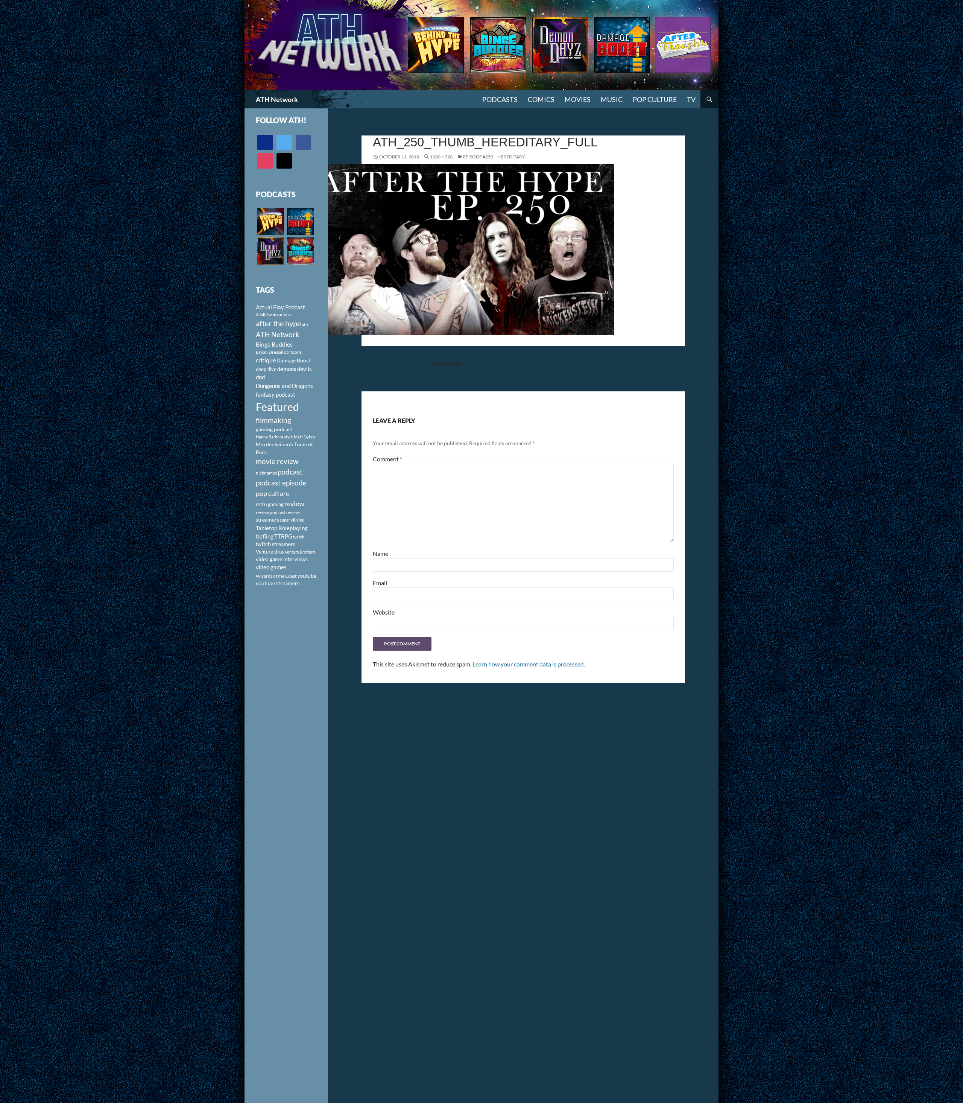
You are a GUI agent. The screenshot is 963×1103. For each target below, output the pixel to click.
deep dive (266, 369)
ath (305, 324)
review (294, 503)
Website (384, 612)
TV (691, 99)
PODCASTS (500, 99)
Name (380, 553)
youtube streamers (277, 583)
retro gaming (270, 504)
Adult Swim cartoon (273, 314)
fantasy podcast (275, 394)
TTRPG (283, 536)
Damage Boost (293, 360)
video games (271, 567)
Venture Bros (270, 552)
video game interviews (282, 559)
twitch (298, 536)
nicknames (266, 473)
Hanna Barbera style (274, 436)
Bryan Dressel (269, 352)
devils (304, 368)
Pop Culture (655, 99)
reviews (293, 512)
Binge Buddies (274, 344)
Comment (387, 458)
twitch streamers (275, 544)
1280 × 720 (441, 157)
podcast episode (281, 482)
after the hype (278, 323)
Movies (578, 99)
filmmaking (273, 420)
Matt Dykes (304, 436)
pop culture (272, 493)
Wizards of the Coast (276, 576)
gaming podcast (274, 429)
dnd (260, 377)
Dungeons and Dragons (284, 385)
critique (266, 360)
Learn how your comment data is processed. (528, 664)
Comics (541, 99)
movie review (277, 461)
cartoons (293, 352)
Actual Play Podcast (280, 307)
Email (380, 582)
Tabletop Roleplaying (282, 528)
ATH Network (277, 99)
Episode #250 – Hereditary (494, 157)
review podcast (271, 512)
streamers (267, 519)
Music (612, 99)
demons (286, 368)
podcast (290, 471)
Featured (277, 406)
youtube (306, 575)
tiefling (264, 536)
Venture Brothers (300, 551)
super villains (292, 519)
